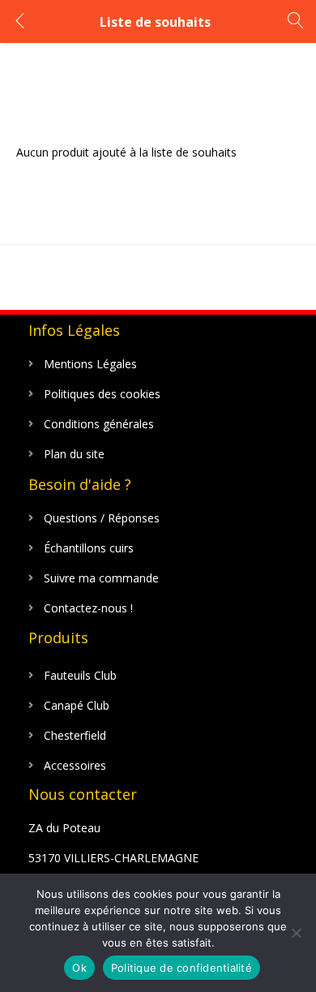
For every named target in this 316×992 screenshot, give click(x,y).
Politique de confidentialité (181, 967)
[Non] (296, 933)
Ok (79, 967)
